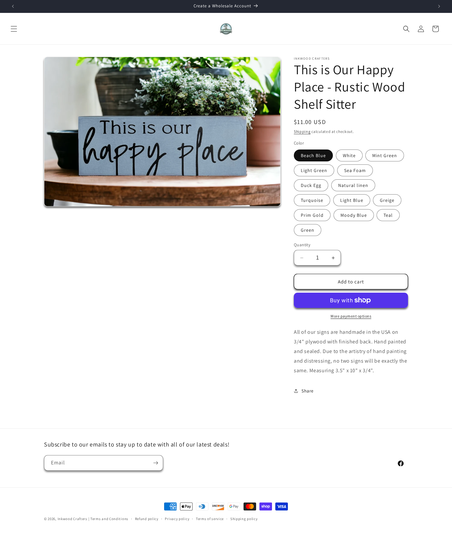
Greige (387, 200)
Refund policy (146, 518)
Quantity (302, 245)
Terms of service (210, 518)
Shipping (302, 131)
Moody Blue (353, 215)
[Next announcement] (439, 6)
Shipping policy (244, 518)
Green (307, 230)
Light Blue (351, 200)
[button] (14, 29)
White (349, 155)
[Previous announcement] (13, 6)
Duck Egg (311, 185)
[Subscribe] (155, 463)
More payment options (351, 316)
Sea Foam (355, 170)
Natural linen (353, 185)
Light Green (314, 170)
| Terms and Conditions (108, 518)
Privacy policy (177, 518)
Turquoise (312, 200)
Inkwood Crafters (72, 518)
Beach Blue (313, 155)
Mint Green (384, 155)
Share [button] (307, 391)
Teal (388, 215)
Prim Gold (312, 215)
